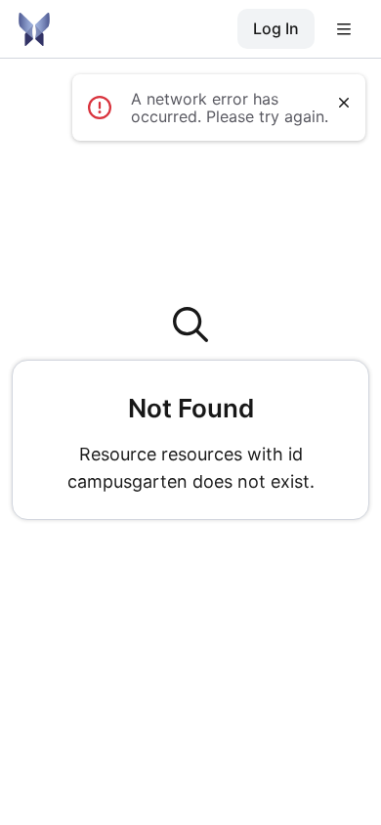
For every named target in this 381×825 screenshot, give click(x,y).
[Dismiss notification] (344, 102)
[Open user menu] (344, 29)
